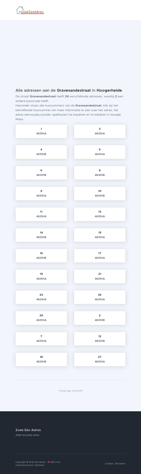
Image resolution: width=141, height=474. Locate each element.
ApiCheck (39, 465)
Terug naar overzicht (70, 391)
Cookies (109, 464)
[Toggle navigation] (124, 10)
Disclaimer (120, 464)
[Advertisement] (70, 46)
